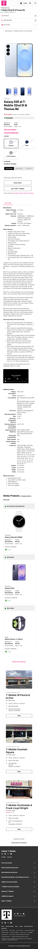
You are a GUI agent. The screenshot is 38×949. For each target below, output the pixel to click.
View (19, 715)
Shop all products (19, 662)
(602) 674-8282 (13, 706)
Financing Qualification (11, 132)
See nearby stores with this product (23, 193)
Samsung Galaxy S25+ (25, 310)
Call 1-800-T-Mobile (17, 188)
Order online (18, 183)
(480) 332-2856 (13, 818)
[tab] (8, 203)
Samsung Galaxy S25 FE (10, 310)
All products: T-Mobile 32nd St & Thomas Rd (18, 31)
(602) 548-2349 (13, 760)
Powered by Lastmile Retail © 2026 (19, 946)
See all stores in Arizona (19, 842)
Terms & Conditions (10, 129)
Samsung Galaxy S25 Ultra (11, 312)
